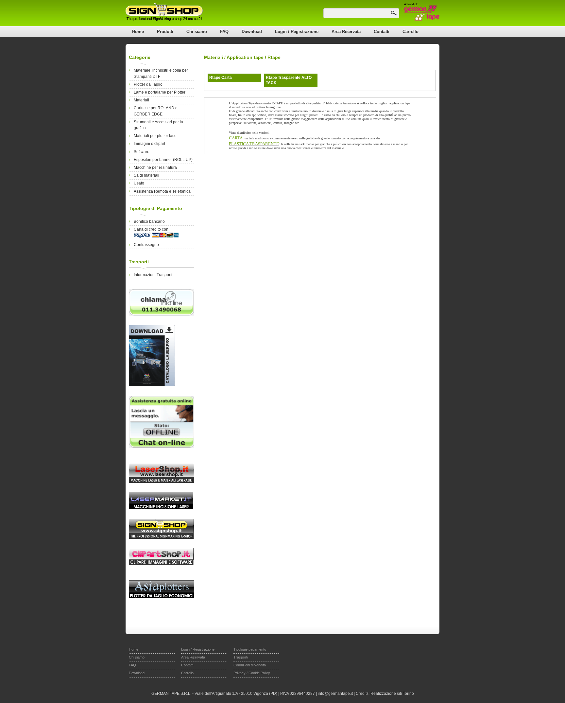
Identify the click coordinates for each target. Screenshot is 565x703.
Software (141, 151)
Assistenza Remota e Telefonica (162, 191)
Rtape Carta (220, 77)
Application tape (245, 57)
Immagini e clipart (149, 143)
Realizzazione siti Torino (392, 693)
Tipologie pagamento (249, 649)
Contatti (381, 31)
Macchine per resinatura (155, 167)
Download (252, 31)
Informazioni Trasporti (153, 274)
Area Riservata (346, 31)
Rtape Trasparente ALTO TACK (289, 80)
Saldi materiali (146, 175)
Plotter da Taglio (148, 84)
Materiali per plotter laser (156, 135)
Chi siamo (196, 31)
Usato (139, 183)
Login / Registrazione (296, 31)
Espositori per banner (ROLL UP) (163, 159)
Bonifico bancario (149, 221)
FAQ (224, 31)
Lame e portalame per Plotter (159, 92)
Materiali (141, 100)
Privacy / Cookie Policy (251, 673)
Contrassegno (146, 244)
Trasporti (240, 657)
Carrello (410, 31)
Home (138, 31)
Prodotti (165, 31)
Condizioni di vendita (249, 665)
